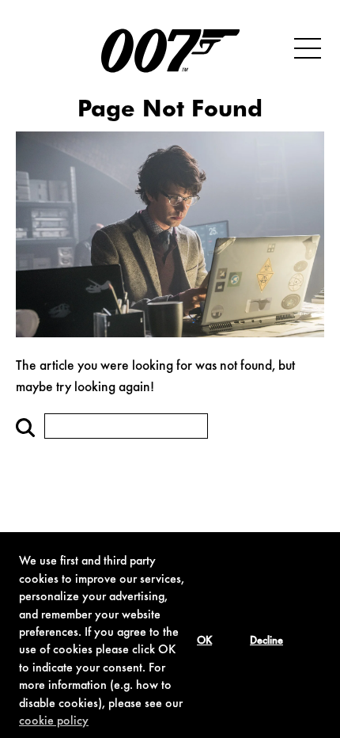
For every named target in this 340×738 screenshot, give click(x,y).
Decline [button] (266, 641)
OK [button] (204, 641)
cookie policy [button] (54, 721)
